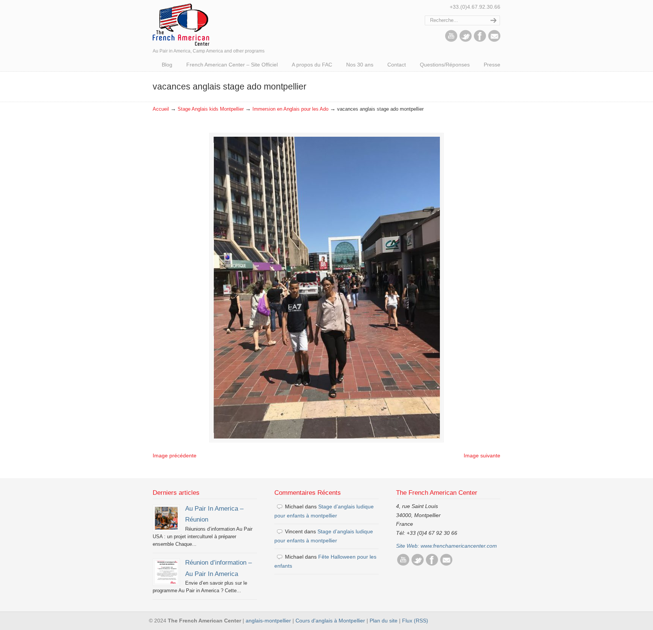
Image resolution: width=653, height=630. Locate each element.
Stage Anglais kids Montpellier (211, 109)
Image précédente (175, 455)
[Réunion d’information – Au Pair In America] (166, 572)
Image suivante (482, 455)
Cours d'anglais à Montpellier (330, 621)
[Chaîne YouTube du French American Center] (451, 40)
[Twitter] (466, 40)
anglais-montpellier (268, 621)
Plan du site (384, 621)
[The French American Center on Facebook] (480, 40)
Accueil (161, 109)
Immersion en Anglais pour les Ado (290, 109)
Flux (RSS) (415, 621)
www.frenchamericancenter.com (459, 546)
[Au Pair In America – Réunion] (166, 518)
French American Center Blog (181, 24)
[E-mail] (494, 40)
